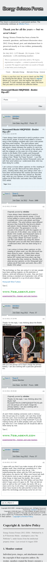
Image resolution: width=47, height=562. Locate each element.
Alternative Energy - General (36, 72)
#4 (44, 391)
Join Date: (16, 123)
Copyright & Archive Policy (23, 517)
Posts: (32, 123)
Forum (8, 72)
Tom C (15, 194)
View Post (31, 211)
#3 (44, 319)
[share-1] (43, 123)
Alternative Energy (18, 72)
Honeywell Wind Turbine (11, 282)
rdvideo (16, 116)
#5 (44, 463)
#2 (44, 207)
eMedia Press (24, 24)
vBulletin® (34, 509)
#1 (44, 129)
